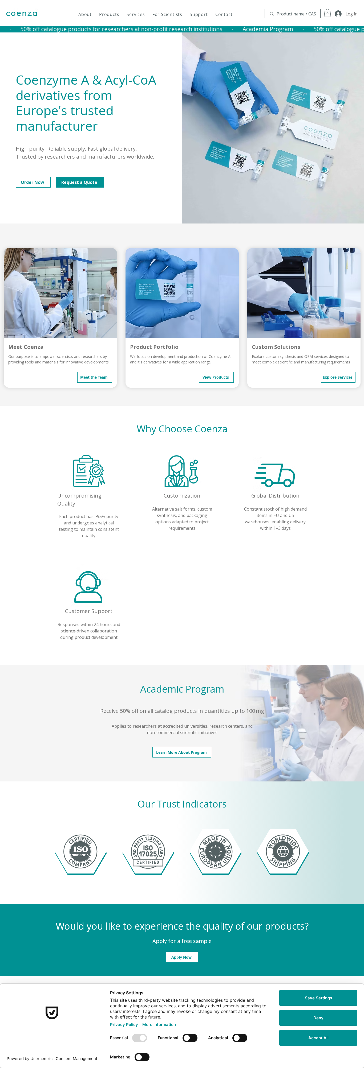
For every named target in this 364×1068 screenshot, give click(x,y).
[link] (327, 13)
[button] (85, 14)
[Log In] (336, 14)
